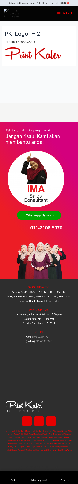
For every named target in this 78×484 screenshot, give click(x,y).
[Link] (51, 421)
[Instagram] (39, 421)
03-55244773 (41, 336)
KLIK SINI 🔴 (63, 3)
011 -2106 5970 (44, 341)
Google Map (52, 301)
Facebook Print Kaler (34, 431)
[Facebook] (27, 421)
